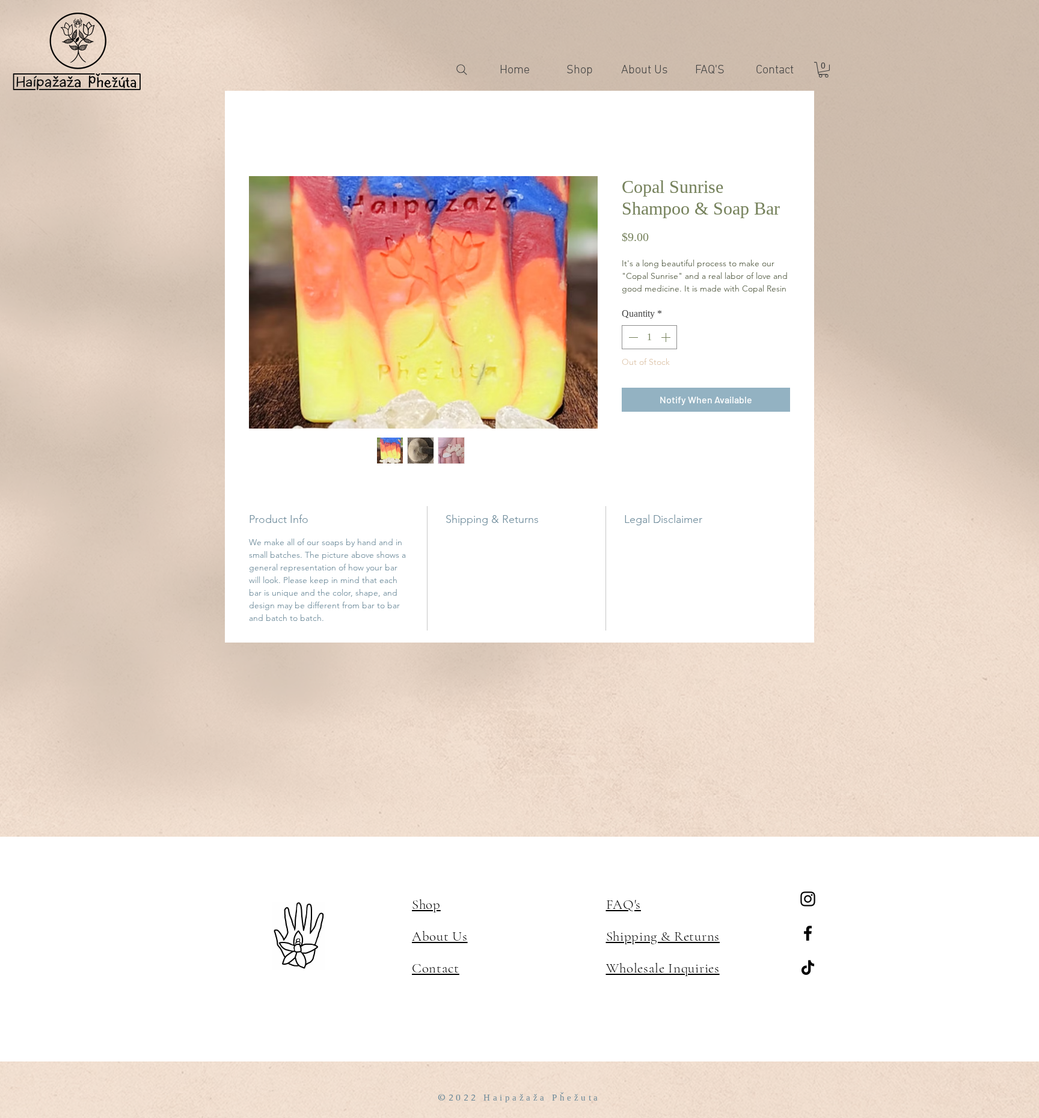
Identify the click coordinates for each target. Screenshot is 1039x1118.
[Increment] (666, 352)
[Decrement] (632, 352)
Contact (435, 968)
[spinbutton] (649, 352)
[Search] (462, 70)
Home (262, 133)
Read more (642, 303)
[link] (823, 70)
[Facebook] (808, 933)
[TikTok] (808, 967)
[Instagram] (808, 899)
